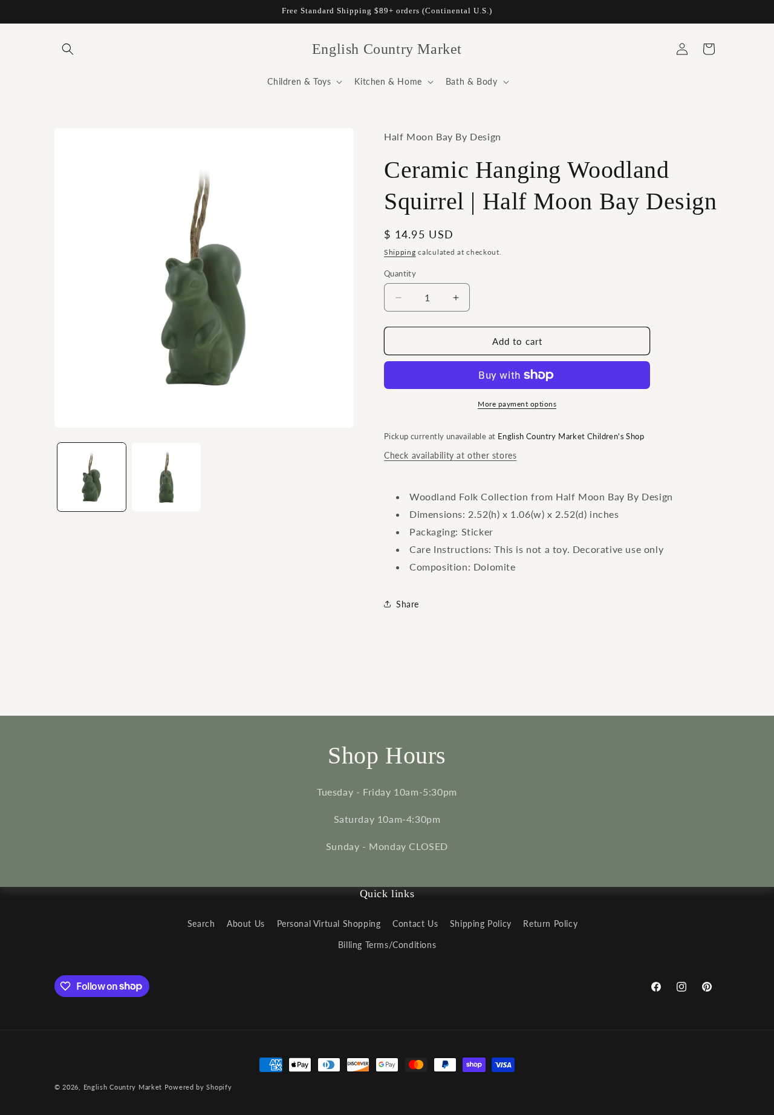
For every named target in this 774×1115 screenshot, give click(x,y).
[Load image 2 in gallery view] (166, 477)
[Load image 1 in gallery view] (91, 477)
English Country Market (122, 1087)
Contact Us (415, 923)
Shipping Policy (481, 923)
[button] (67, 49)
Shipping (400, 252)
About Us (246, 923)
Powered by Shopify (198, 1087)
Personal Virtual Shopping (329, 923)
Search (201, 923)
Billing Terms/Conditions (387, 945)
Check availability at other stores (450, 455)
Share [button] (407, 604)
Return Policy (550, 923)
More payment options (517, 403)
